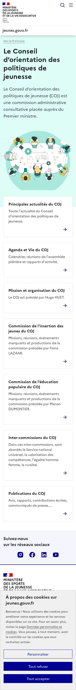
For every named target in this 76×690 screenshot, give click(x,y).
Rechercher (62, 5)
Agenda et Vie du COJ (28, 249)
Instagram (20, 555)
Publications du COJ (26, 493)
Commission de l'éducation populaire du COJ (33, 384)
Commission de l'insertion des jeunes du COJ (35, 328)
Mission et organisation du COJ (36, 290)
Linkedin (44, 555)
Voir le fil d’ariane (14, 41)
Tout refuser (38, 666)
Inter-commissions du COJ (32, 437)
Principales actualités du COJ (34, 204)
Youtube (56, 555)
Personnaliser (38, 654)
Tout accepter (38, 678)
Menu (71, 5)
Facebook (32, 555)
